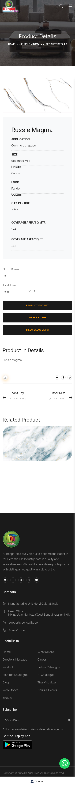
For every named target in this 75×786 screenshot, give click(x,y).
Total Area (9, 285)
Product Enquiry (37, 305)
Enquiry (8, 697)
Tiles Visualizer (47, 682)
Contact (39, 781)
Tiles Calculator (38, 330)
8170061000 (17, 630)
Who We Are (46, 652)
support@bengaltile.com (24, 622)
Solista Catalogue (49, 667)
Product (8, 667)
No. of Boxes (11, 269)
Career (42, 659)
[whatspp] (69, 377)
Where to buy (37, 317)
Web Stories (10, 690)
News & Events (47, 690)
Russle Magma (30, 44)
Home (11, 44)
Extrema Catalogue (15, 674)
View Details (26, 450)
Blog (6, 682)
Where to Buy (48, 450)
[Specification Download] (5, 377)
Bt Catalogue (46, 674)
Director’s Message (15, 659)
